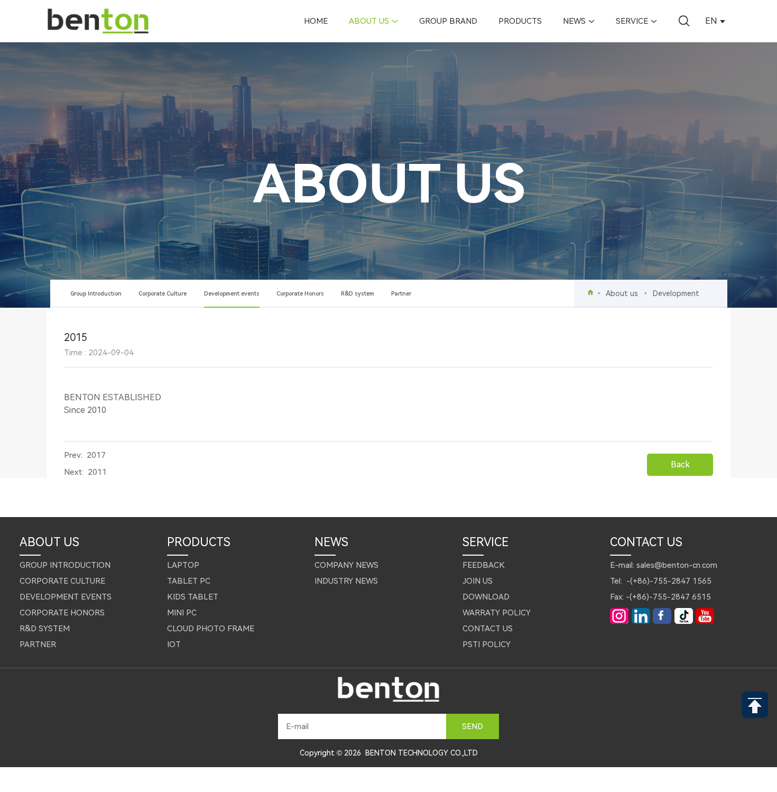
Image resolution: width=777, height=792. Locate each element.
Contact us (487, 628)
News (574, 21)
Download (486, 597)
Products (520, 21)
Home (316, 21)
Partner (401, 293)
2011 (97, 472)
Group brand (448, 21)
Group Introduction (96, 293)
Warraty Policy (496, 613)
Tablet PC (188, 581)
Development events (232, 293)
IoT (174, 644)
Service (632, 21)
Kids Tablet (192, 597)
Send (472, 726)
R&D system (357, 293)
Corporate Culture (162, 293)
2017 (96, 455)
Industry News (346, 581)
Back (680, 464)
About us (369, 21)
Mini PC (182, 613)
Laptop (183, 565)
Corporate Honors (300, 293)
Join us (477, 581)
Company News (346, 565)
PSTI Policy (486, 644)
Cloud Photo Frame (210, 628)
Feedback (483, 565)
